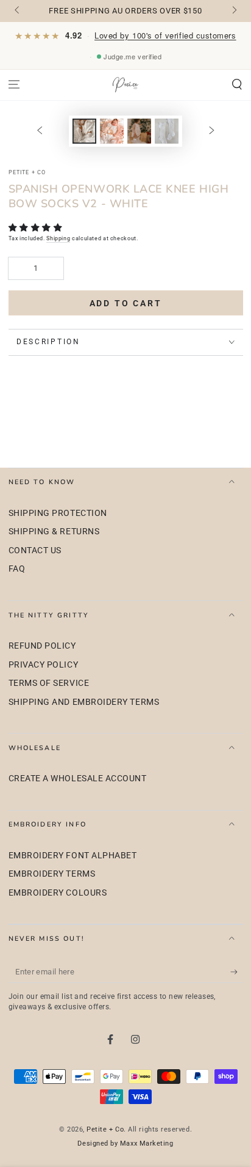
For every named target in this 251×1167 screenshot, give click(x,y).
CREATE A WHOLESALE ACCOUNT (78, 778)
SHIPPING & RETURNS (54, 531)
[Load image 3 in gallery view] (139, 131)
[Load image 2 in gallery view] (112, 131)
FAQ (17, 569)
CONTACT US (35, 550)
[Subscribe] (236, 972)
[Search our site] (236, 84)
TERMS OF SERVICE (49, 683)
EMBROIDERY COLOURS (58, 893)
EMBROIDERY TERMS (52, 874)
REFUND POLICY (42, 646)
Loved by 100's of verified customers (165, 35)
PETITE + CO (27, 172)
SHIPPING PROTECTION (58, 513)
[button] (37, 227)
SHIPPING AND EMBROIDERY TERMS (84, 702)
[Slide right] (233, 11)
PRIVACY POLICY (44, 665)
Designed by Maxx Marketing (125, 1143)
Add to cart (126, 303)
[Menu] (14, 84)
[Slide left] (18, 11)
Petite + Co (105, 1129)
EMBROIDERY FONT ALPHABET (73, 855)
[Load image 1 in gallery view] (84, 131)
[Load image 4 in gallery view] (167, 131)
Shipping (58, 238)
